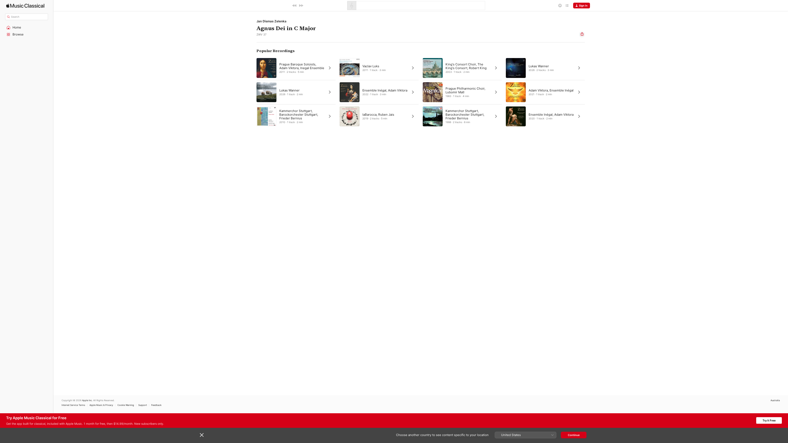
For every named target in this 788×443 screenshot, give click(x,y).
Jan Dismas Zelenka (271, 21)
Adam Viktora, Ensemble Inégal (551, 90)
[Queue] (567, 5)
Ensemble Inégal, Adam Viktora (384, 90)
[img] (25, 5)
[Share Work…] (582, 34)
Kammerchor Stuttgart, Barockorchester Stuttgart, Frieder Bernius (298, 114)
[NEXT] (301, 5)
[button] (26, 27)
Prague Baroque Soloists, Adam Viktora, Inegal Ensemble (301, 66)
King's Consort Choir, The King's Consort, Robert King (466, 66)
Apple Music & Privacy (101, 405)
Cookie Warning (125, 405)
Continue (574, 435)
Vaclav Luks (370, 66)
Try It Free (769, 420)
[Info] (560, 5)
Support (142, 405)
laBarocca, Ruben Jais (378, 114)
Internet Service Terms (73, 405)
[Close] (202, 435)
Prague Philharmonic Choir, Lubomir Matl (465, 90)
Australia (775, 400)
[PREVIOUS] (294, 5)
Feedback (156, 405)
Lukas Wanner (289, 90)
